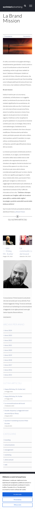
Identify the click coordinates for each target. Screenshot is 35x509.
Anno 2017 (8, 365)
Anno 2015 (8, 375)
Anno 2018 (8, 360)
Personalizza (17, 499)
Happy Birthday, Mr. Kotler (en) (14, 389)
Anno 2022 (8, 340)
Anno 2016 (8, 370)
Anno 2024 (8, 330)
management (8, 450)
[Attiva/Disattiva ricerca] (25, 6)
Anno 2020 (8, 350)
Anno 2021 (8, 345)
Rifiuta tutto (17, 505)
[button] (4, 246)
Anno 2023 (8, 335)
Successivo (27, 36)
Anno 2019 (8, 355)
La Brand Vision (19, 212)
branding (7, 440)
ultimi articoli (8, 460)
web (5, 465)
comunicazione (9, 445)
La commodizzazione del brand (14, 403)
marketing (7, 455)
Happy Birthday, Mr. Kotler (8, 251)
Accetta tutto (17, 494)
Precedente (8, 36)
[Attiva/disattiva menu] (31, 6)
